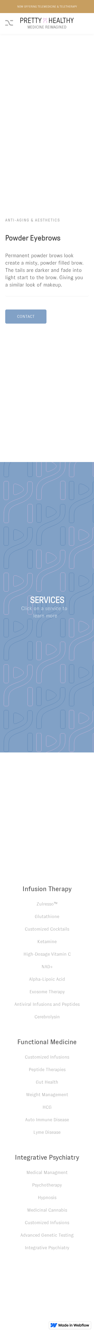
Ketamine (47, 941)
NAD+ (47, 966)
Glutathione (47, 916)
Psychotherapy (47, 1185)
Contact (26, 316)
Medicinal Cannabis (47, 1210)
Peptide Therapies (47, 1069)
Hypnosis (47, 1197)
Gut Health (47, 1082)
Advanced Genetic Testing (47, 1235)
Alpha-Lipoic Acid (47, 979)
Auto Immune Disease (47, 1119)
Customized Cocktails (47, 929)
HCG (47, 1107)
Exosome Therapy (47, 991)
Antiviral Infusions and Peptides (47, 1004)
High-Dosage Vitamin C (47, 954)
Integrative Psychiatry (47, 1247)
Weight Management (47, 1094)
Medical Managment (47, 1172)
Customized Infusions (47, 1057)
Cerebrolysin (47, 1016)
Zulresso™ (47, 904)
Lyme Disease (47, 1132)
